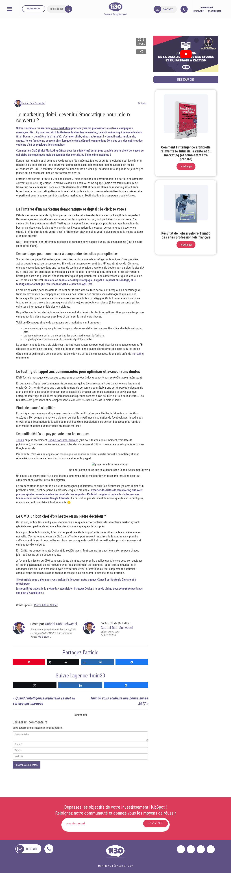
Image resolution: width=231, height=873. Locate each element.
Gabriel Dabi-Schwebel (33, 103)
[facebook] (181, 849)
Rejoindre (198, 11)
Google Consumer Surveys (63, 440)
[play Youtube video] (185, 54)
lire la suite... (44, 636)
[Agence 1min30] (115, 8)
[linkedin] (201, 849)
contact (168, 9)
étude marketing (61, 128)
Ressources (33, 8)
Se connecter (214, 11)
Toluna (20, 440)
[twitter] (191, 849)
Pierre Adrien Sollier (46, 605)
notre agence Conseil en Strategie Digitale (106, 579)
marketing (138, 353)
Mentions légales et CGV (115, 866)
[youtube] (211, 849)
